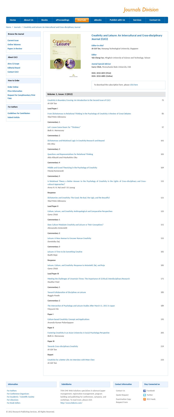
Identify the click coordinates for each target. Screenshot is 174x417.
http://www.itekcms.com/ (71, 403)
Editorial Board (14, 68)
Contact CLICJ (13, 72)
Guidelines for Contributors (19, 113)
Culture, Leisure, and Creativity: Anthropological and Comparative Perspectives (80, 211)
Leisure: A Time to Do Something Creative (65, 252)
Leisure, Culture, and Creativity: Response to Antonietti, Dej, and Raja (76, 265)
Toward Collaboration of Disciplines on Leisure (67, 292)
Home (8, 27)
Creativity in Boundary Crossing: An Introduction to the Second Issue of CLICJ (79, 100)
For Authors (12, 391)
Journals (17, 27)
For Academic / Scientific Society (20, 397)
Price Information (15, 91)
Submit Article (14, 118)
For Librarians (12, 400)
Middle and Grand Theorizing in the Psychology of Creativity (72, 168)
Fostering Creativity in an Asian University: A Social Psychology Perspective (78, 333)
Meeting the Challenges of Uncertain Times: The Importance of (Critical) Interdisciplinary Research (89, 279)
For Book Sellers (13, 403)
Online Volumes (14, 45)
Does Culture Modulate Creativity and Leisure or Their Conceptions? (75, 225)
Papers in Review (15, 49)
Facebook (151, 391)
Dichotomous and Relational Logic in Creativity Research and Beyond (76, 141)
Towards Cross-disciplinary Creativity (63, 346)
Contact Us (120, 391)
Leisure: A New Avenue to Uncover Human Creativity (69, 238)
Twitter (150, 395)
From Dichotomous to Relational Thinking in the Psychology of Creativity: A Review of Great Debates (89, 114)
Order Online (13, 87)
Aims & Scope (13, 64)
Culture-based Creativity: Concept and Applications (68, 319)
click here (134, 85)
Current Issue (13, 41)
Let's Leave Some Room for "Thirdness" (64, 127)
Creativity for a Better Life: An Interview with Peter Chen (71, 360)
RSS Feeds (151, 399)
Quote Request (122, 395)
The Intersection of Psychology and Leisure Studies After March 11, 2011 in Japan (81, 306)
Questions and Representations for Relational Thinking (70, 154)
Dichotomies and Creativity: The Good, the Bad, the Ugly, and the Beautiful (79, 198)
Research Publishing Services (49, 9)
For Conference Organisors (18, 394)
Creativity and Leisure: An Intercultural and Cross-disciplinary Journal (52, 27)
